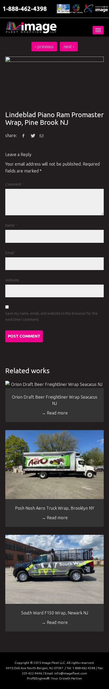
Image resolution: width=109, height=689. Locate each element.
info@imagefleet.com (70, 673)
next (68, 46)
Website (12, 280)
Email (11, 253)
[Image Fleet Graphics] (31, 27)
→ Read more (55, 412)
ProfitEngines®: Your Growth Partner (54, 678)
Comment (14, 184)
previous (44, 46)
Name (11, 225)
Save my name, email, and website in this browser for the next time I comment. (51, 316)
